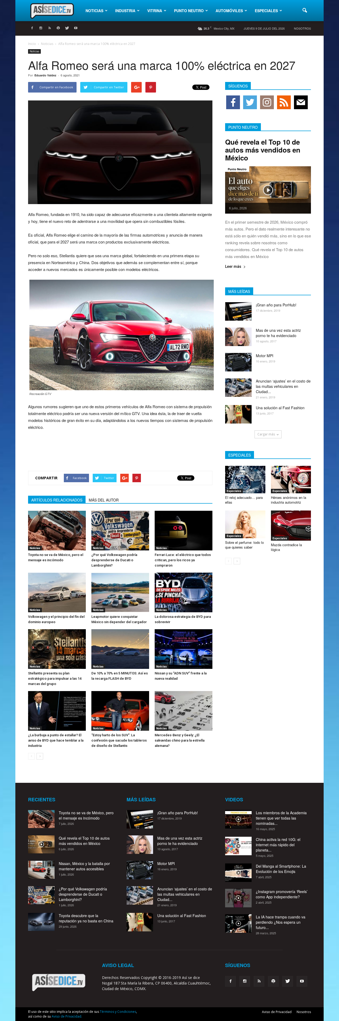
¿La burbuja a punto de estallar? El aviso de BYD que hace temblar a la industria (55, 740)
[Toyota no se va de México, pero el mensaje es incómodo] (57, 530)
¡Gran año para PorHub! (276, 304)
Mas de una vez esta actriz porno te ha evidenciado (278, 333)
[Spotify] (58, 28)
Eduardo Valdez (45, 75)
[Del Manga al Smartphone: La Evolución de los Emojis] (238, 872)
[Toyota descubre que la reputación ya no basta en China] (41, 922)
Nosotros (302, 28)
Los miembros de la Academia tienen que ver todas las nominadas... (281, 818)
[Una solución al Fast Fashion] (238, 414)
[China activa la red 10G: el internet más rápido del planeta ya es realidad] (238, 846)
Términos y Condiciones (118, 1011)
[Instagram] (41, 28)
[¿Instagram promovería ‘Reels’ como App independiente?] (238, 898)
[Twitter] (67, 28)
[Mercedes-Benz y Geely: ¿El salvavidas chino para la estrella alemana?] (183, 711)
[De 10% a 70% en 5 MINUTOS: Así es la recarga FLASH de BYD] (120, 649)
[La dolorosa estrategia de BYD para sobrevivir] (183, 592)
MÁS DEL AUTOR (104, 500)
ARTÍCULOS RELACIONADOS (56, 500)
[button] (304, 10)
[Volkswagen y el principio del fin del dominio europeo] (57, 592)
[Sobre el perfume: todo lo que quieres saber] (245, 524)
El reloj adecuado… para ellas (244, 500)
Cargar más (266, 434)
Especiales (266, 10)
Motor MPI (264, 355)
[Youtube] (76, 28)
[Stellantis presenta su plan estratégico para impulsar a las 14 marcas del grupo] (57, 649)
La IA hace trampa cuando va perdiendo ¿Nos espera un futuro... (280, 922)
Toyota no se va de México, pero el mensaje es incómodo (86, 815)
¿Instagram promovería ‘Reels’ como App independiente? (281, 894)
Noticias (94, 10)
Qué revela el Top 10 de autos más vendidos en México (262, 150)
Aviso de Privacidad (277, 1012)
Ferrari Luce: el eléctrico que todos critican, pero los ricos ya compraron (183, 560)
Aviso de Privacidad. (67, 1016)
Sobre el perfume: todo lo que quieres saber (244, 545)
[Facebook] (32, 28)
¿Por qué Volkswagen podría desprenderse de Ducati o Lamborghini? (114, 560)
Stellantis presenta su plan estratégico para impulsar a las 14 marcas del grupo (54, 678)
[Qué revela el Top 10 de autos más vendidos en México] (268, 190)
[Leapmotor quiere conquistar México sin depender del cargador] (120, 592)
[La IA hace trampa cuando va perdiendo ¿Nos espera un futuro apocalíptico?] (238, 923)
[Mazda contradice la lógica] (291, 525)
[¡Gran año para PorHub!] (238, 311)
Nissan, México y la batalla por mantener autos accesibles (84, 866)
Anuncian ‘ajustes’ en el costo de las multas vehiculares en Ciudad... (283, 386)
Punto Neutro (189, 10)
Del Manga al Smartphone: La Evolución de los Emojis (281, 868)
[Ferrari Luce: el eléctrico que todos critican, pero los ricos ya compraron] (183, 530)
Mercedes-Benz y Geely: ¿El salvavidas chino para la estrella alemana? (179, 740)
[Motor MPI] (238, 362)
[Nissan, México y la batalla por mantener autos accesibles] (41, 870)
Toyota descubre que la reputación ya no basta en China (86, 918)
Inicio (32, 44)
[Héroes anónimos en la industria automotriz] (291, 479)
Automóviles (229, 10)
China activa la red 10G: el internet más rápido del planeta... (278, 845)
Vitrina (154, 10)
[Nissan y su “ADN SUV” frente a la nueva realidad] (183, 649)
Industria (125, 10)
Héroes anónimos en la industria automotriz (288, 500)
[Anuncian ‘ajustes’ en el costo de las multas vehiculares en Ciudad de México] (238, 387)
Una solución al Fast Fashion (280, 407)
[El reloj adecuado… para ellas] (245, 479)
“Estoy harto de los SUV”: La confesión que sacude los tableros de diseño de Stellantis (119, 740)
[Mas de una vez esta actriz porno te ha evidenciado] (238, 337)
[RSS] (49, 28)
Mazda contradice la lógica (286, 547)
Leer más (233, 267)
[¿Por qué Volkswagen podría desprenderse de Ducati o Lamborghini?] (120, 530)
